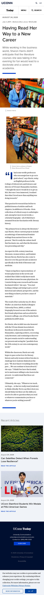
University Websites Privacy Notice (16, 586)
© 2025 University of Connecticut (22, 553)
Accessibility (22, 561)
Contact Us (16, 539)
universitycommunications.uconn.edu (22, 537)
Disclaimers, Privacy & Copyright (22, 557)
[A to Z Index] (40, 3)
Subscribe (22, 543)
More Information (13, 591)
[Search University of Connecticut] (36, 3)
